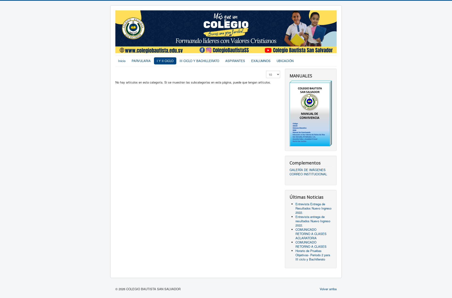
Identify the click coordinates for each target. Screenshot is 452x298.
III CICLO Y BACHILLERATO (199, 61)
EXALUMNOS (260, 61)
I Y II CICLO (165, 61)
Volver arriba (328, 289)
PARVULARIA (141, 61)
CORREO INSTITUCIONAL (308, 174)
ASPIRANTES (235, 61)
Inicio (121, 61)
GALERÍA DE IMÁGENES (308, 170)
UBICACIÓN (285, 61)
